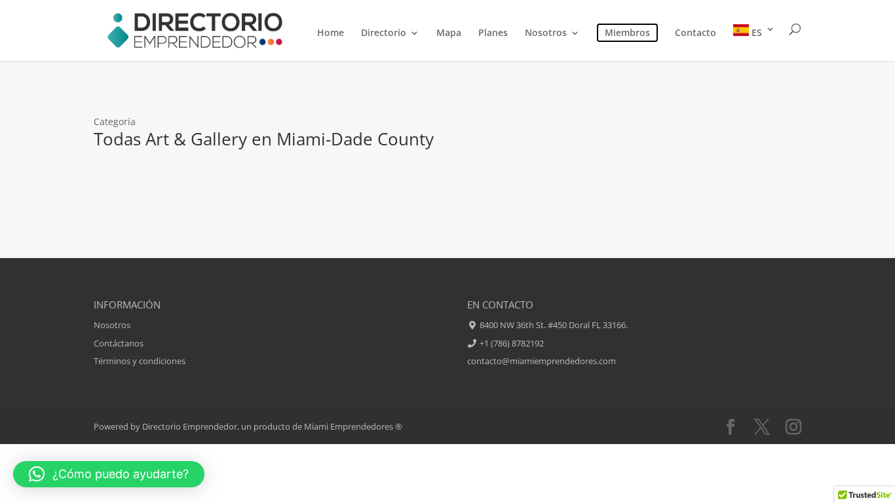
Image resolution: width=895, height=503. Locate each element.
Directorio (383, 33)
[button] (108, 474)
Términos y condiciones (139, 361)
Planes (493, 33)
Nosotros (546, 33)
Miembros (627, 32)
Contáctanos (118, 343)
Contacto (695, 33)
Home (330, 33)
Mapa (448, 33)
